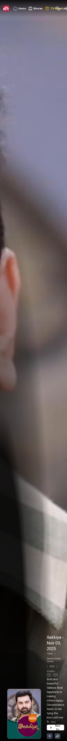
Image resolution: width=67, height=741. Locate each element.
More (53, 722)
